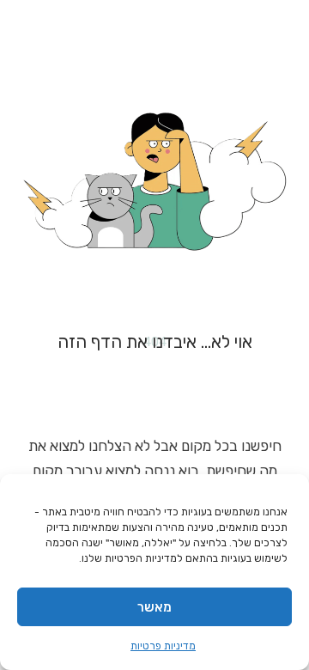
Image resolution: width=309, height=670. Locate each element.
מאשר (154, 607)
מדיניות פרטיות (163, 646)
